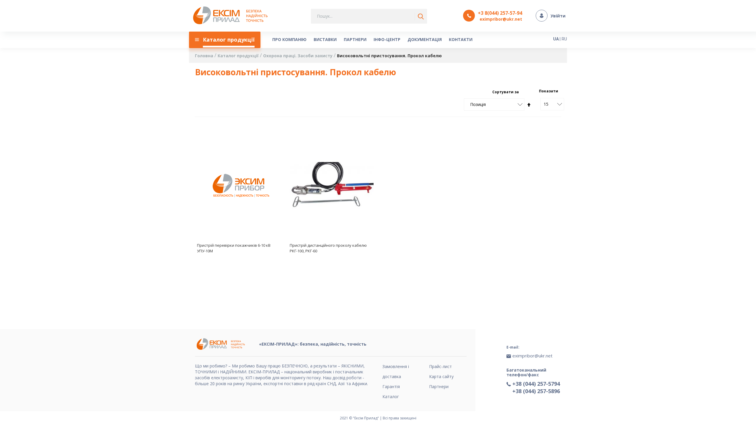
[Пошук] (420, 16)
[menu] (361, 40)
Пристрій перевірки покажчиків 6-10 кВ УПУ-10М (234, 248)
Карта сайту (441, 376)
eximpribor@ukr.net (501, 19)
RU (564, 39)
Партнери (439, 386)
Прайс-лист (440, 366)
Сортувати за (505, 91)
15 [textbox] (546, 104)
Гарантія (391, 386)
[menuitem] (224, 40)
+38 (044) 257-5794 (536, 383)
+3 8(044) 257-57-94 (500, 13)
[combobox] (369, 16)
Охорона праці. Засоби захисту (298, 55)
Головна (204, 55)
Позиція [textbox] (478, 104)
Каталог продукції (239, 55)
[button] (273, 141)
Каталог (390, 396)
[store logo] (231, 16)
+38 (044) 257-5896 (536, 391)
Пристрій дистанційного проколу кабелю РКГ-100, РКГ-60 (328, 248)
